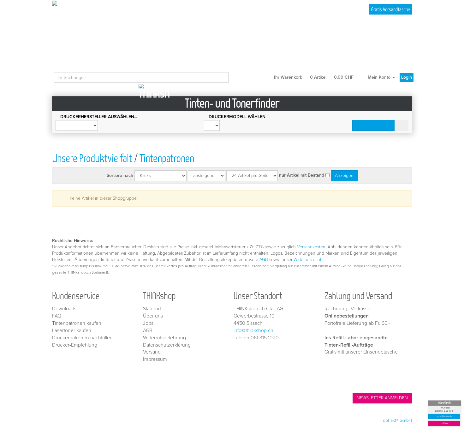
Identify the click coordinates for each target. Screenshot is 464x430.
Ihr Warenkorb (313, 77)
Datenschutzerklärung (167, 345)
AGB (263, 259)
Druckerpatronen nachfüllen (82, 338)
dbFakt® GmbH (397, 420)
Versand (152, 352)
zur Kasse (444, 423)
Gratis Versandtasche (390, 9)
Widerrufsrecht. (308, 259)
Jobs (148, 323)
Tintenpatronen (167, 157)
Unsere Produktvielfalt (92, 157)
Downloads (64, 309)
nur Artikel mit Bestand (301, 175)
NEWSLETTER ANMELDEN (382, 398)
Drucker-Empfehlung (74, 345)
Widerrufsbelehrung (164, 338)
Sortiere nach (120, 175)
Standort (152, 309)
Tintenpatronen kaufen (76, 323)
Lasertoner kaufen (71, 330)
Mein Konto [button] (379, 77)
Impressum (155, 359)
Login (406, 77)
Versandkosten (311, 247)
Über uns (153, 316)
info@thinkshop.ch (253, 330)
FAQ (56, 316)
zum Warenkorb (444, 416)
